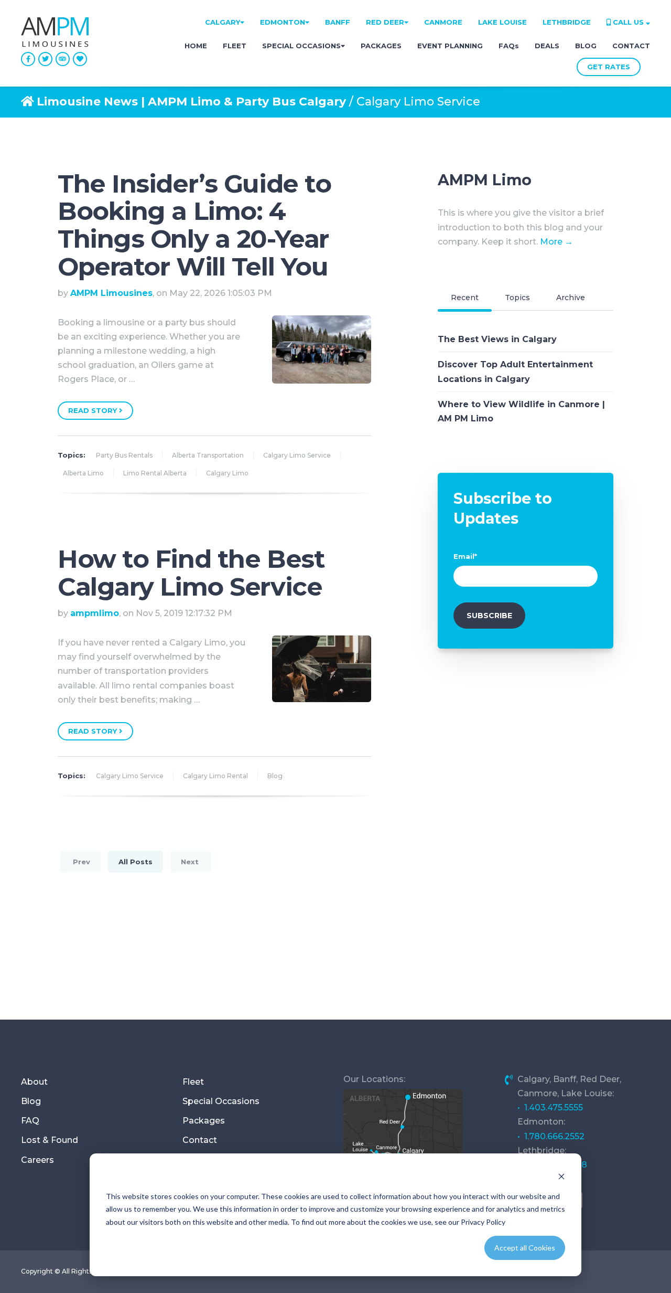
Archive (570, 297)
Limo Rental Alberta (155, 473)
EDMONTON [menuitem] (282, 22)
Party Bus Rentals (124, 455)
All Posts (135, 861)
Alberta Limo (83, 473)
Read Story (93, 410)
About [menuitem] (34, 1082)
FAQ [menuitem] (30, 1121)
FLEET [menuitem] (234, 45)
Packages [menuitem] (203, 1121)
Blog (275, 776)
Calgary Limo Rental (215, 776)
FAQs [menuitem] (509, 45)
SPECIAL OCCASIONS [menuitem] (301, 45)
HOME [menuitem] (196, 45)
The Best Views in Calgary (497, 339)
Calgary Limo (227, 473)
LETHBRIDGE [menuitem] (567, 22)
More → (556, 242)
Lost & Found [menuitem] (49, 1140)
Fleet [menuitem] (193, 1082)
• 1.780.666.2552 (551, 1136)
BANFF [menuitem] (337, 22)
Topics (517, 297)
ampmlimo (94, 613)
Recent (465, 297)
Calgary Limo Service (297, 455)
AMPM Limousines (111, 293)
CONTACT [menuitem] (631, 45)
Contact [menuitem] (199, 1140)
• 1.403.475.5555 (550, 1107)
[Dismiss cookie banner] (561, 1176)
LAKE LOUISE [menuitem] (502, 22)
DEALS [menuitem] (547, 45)
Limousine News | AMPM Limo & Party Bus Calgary (191, 101)
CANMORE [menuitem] (443, 22)
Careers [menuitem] (37, 1160)
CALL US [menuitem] (628, 22)
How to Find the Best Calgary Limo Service (191, 573)
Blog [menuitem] (31, 1101)
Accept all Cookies (524, 1247)
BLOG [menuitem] (586, 45)
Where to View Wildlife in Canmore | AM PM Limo (521, 411)
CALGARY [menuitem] (222, 22)
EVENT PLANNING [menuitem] (450, 45)
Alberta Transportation (208, 455)
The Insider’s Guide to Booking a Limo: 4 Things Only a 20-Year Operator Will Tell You (194, 225)
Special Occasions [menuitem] (220, 1101)
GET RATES (608, 66)
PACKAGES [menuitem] (381, 45)
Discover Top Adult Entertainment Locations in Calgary (515, 371)
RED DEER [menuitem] (385, 22)
